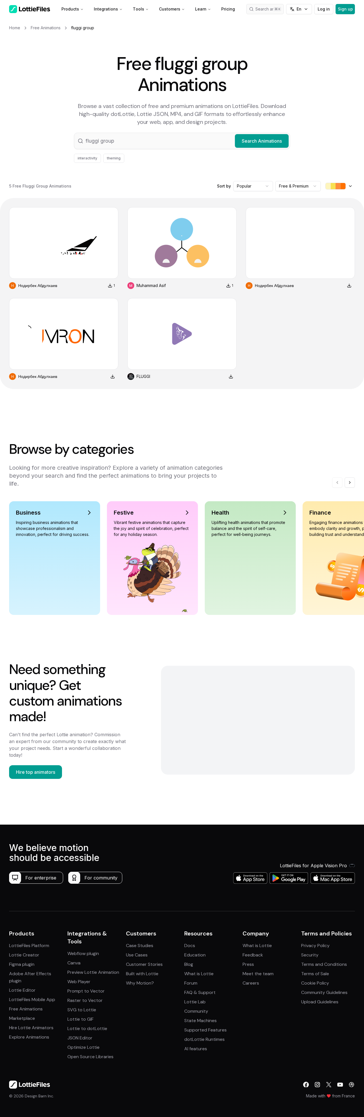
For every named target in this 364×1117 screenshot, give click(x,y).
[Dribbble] (351, 1084)
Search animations (269, 9)
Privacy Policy (315, 945)
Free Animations (26, 1009)
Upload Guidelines (319, 1002)
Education (195, 955)
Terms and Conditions (324, 964)
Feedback (253, 955)
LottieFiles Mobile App (32, 999)
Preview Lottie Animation (93, 972)
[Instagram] (317, 1084)
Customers (169, 9)
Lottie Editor (22, 990)
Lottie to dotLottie (87, 1028)
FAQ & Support (200, 992)
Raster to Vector (85, 1000)
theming (114, 158)
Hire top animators (35, 772)
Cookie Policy (315, 983)
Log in (324, 9)
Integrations (106, 9)
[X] (328, 1084)
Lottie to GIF (80, 1019)
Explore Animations (29, 1037)
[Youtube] (340, 1084)
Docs (189, 945)
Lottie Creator (24, 955)
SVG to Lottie (81, 1010)
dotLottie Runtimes (204, 1039)
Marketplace (22, 1018)
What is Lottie (199, 974)
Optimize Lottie (83, 1047)
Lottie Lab (195, 1002)
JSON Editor (79, 1038)
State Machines (200, 1021)
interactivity (87, 158)
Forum (190, 983)
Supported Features (205, 1030)
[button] (182, 141)
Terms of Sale (315, 974)
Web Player (78, 982)
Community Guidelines (324, 992)
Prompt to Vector (86, 991)
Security (309, 955)
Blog (188, 964)
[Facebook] (306, 1084)
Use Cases (137, 955)
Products (70, 9)
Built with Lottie (142, 974)
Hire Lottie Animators (31, 1028)
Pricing (228, 9)
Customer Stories (144, 964)
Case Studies (139, 945)
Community (196, 1011)
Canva (73, 963)
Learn (200, 9)
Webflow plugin (83, 953)
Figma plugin (21, 964)
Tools (138, 9)
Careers (251, 983)
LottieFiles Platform (29, 945)
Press (248, 964)
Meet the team (258, 974)
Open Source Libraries (90, 1057)
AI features (195, 1049)
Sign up (345, 9)
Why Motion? (140, 983)
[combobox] (253, 186)
